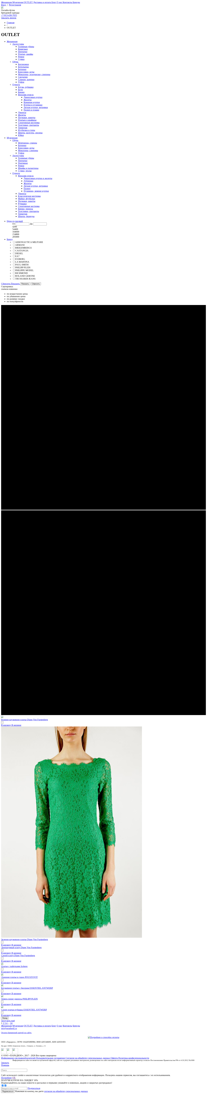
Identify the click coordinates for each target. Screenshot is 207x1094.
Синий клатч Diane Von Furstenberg (18, 955)
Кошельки (23, 49)
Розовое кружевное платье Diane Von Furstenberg (24, 719)
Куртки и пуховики (33, 105)
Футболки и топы (26, 130)
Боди (20, 89)
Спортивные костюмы (29, 122)
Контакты (68, 2)
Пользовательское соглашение (51, 1058)
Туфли (21, 82)
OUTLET (28, 2)
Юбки (21, 135)
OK (14, 1078)
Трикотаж (22, 127)
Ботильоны (23, 67)
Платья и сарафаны (27, 120)
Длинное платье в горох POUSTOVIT (19, 977)
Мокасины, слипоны (28, 150)
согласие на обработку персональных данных (66, 1091)
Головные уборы (26, 46)
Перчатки (22, 51)
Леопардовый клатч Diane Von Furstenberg (21, 947)
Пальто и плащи (31, 110)
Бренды (76, 2)
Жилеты (28, 100)
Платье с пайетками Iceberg (14, 966)
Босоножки (23, 64)
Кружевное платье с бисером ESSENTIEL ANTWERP (27, 988)
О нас (60, 2)
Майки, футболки (26, 198)
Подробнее (6, 1078)
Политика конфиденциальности (133, 1058)
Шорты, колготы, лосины (30, 133)
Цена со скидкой (15, 221)
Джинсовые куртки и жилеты (38, 178)
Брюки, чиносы (25, 209)
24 (11, 1023)
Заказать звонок (8, 18)
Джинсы (22, 112)
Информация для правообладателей (18, 1058)
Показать (15, 283)
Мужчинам (18, 2)
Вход (3, 5)
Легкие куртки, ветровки (36, 107)
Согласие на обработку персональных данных (88, 1058)
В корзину (6, 725)
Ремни (21, 56)
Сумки (21, 59)
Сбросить (6, 283)
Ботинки (22, 69)
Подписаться (34, 1088)
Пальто (27, 188)
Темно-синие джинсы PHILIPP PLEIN (19, 999)
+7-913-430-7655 (9, 15)
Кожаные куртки (32, 102)
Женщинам (6, 2)
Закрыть (5, 1062)
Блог (54, 2)
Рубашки (22, 203)
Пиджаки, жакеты (26, 117)
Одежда (16, 84)
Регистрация (15, 5)
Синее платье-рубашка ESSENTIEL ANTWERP (24, 1010)
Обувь (15, 62)
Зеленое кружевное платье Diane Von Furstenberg (24, 939)
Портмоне (23, 163)
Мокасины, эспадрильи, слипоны (34, 74)
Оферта (114, 1058)
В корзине (16, 725)
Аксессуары (18, 44)
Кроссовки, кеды (26, 72)
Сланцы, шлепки (26, 79)
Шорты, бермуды (26, 216)
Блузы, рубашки (26, 87)
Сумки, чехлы (25, 171)
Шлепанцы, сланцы (27, 143)
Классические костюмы (29, 196)
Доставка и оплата (42, 2)
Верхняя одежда (26, 95)
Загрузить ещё (8, 1021)
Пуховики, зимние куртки (36, 191)
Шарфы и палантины (28, 168)
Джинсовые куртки (33, 97)
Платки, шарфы (25, 54)
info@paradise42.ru (9, 1028)
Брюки (21, 92)
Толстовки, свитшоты (28, 125)
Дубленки (28, 181)
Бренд (10, 239)
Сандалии (23, 77)
